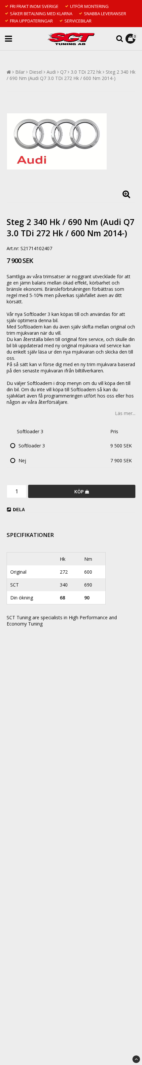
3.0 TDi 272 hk (86, 72)
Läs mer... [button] (125, 413)
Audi (51, 72)
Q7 (63, 72)
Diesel (35, 72)
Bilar (20, 72)
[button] (131, 38)
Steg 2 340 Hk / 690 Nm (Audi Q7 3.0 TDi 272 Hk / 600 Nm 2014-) (71, 75)
